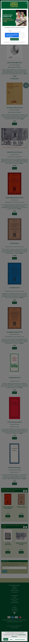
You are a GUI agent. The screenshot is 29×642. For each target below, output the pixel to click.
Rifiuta (11, 639)
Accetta (6, 639)
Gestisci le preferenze (20, 639)
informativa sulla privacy (20, 42)
